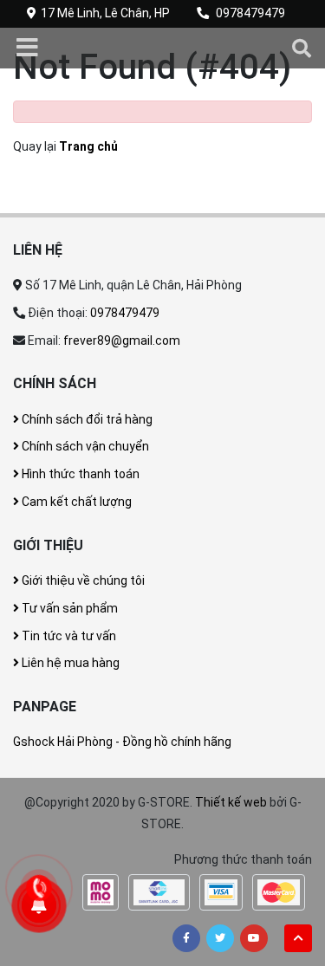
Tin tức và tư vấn (67, 636)
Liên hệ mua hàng (69, 663)
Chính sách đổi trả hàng (86, 419)
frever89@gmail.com (121, 340)
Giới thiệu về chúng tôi (82, 580)
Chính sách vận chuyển (84, 446)
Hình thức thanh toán (79, 474)
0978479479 (250, 13)
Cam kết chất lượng (75, 502)
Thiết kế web (231, 802)
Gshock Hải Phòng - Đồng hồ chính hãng (122, 742)
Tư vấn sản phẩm (68, 608)
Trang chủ (88, 146)
